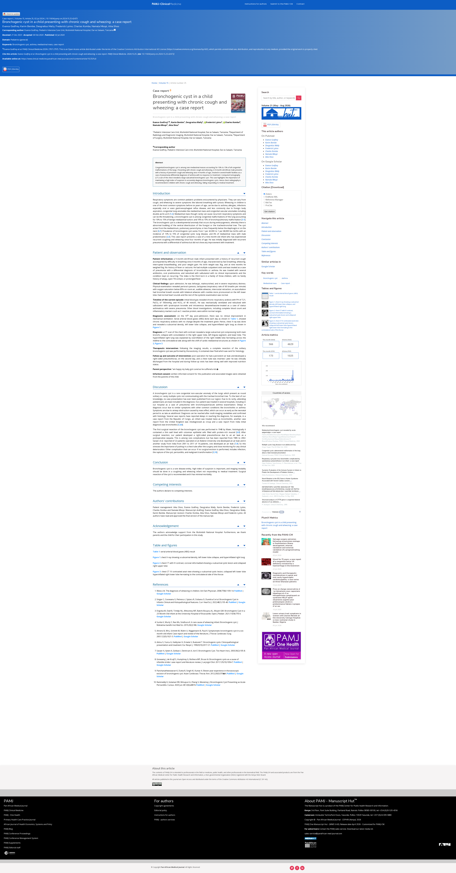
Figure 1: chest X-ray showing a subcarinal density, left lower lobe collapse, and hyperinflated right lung (284, 304)
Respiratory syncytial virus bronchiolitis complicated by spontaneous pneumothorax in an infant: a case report (281, 460)
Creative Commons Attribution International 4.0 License (141, 49)
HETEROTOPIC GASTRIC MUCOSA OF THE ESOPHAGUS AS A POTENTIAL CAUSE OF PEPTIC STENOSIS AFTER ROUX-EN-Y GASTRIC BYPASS (280, 489)
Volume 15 (163, 83)
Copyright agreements (164, 806)
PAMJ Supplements (12, 843)
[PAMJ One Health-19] (281, 645)
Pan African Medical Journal (15, 806)
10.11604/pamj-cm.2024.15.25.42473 (62, 18)
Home (154, 83)
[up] (244, 193)
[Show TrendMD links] (300, 512)
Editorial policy (160, 810)
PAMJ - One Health (12, 815)
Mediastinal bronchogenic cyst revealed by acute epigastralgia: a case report (279, 431)
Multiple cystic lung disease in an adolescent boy (279, 445)
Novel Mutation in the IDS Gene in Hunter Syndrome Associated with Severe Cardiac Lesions (280, 480)
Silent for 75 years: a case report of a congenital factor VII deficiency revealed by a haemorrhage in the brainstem (287, 562)
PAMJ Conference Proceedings (17, 833)
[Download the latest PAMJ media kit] (310, 838)
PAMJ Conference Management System (21, 838)
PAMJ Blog (8, 829)
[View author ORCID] (205, 122)
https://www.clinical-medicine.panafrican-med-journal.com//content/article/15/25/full (58, 58)
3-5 (243, 219)
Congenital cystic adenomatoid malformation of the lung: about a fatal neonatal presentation (281, 452)
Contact (300, 4)
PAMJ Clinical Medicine (13, 810)
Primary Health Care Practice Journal (19, 819)
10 (216, 452)
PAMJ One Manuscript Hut (316, 824)
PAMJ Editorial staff (12, 847)
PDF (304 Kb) (13, 69)
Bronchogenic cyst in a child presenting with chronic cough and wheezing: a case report (279, 525)
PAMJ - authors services (164, 819)
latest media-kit (366, 829)
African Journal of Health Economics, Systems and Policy (28, 824)
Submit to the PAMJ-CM (282, 4)
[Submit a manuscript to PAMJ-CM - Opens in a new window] (281, 113)
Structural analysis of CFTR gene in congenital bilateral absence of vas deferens (281, 501)
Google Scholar (268, 266)
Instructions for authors (256, 4)
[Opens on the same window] (157, 785)
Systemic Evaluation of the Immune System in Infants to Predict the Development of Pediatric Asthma (281, 471)
